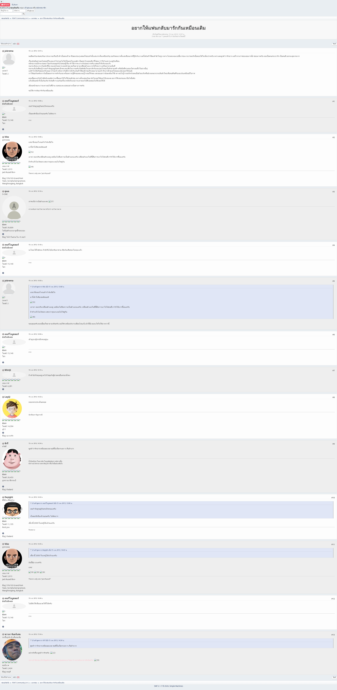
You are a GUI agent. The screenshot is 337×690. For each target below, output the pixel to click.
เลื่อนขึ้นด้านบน (6, 677)
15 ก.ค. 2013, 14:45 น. (36, 544)
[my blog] (3, 533)
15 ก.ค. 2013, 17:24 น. (36, 634)
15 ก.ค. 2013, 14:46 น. (36, 598)
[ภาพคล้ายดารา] (3, 129)
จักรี (6, 443)
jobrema (9, 50)
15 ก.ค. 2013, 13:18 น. (36, 245)
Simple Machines (176, 686)
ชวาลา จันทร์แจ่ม (13, 634)
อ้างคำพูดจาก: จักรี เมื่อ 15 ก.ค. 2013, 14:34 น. (48, 640)
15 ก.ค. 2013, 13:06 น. (36, 101)
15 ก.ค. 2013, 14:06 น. (36, 334)
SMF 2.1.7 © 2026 (161, 686)
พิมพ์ (334, 44)
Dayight (9, 497)
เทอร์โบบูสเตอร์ (12, 100)
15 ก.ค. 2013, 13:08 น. (36, 137)
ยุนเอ (7, 191)
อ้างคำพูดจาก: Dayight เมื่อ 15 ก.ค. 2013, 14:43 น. (49, 550)
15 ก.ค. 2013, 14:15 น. (36, 370)
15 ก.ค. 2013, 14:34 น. (36, 443)
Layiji (7, 396)
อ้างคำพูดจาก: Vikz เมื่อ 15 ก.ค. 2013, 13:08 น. (48, 287)
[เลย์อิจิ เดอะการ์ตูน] (3, 433)
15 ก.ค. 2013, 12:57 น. (36, 51)
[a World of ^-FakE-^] (3, 234)
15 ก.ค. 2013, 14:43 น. (36, 497)
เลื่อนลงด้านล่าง (6, 44)
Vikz (7, 136)
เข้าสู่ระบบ (28, 8)
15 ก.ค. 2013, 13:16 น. (36, 191)
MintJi (8, 370)
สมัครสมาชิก (41, 8)
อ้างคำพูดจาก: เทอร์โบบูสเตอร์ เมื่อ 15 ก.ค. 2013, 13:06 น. (52, 503)
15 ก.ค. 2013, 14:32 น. (36, 397)
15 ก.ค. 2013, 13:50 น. (36, 280)
